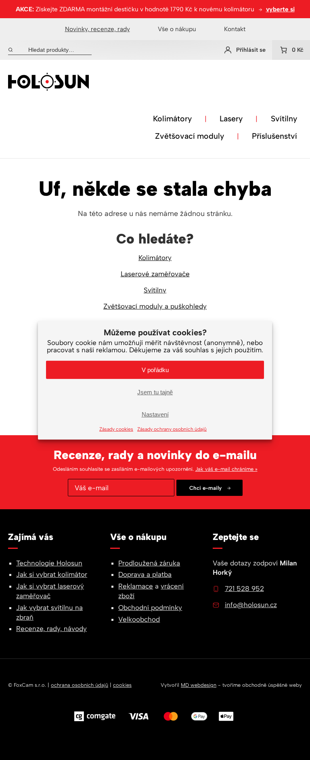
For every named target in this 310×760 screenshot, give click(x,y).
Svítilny (284, 118)
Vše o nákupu (177, 29)
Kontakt (234, 29)
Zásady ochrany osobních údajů (172, 429)
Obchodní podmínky (150, 607)
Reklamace (135, 586)
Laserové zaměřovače (155, 274)
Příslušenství (274, 136)
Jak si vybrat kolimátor (51, 574)
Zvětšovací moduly (189, 136)
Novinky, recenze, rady (97, 29)
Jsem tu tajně (155, 391)
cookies (122, 685)
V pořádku (155, 369)
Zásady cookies (116, 429)
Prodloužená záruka (149, 563)
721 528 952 (244, 588)
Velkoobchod (139, 619)
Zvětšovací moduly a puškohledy (155, 306)
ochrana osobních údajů (79, 685)
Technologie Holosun (49, 563)
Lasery (231, 118)
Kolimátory (172, 118)
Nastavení (155, 414)
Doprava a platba (145, 574)
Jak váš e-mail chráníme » (226, 469)
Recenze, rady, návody (51, 629)
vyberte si (280, 9)
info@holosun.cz (251, 605)
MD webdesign (198, 685)
